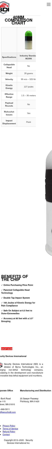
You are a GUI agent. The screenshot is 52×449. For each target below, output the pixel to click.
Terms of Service (10, 428)
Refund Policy (9, 431)
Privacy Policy (9, 425)
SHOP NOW (6, 348)
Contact (6, 434)
